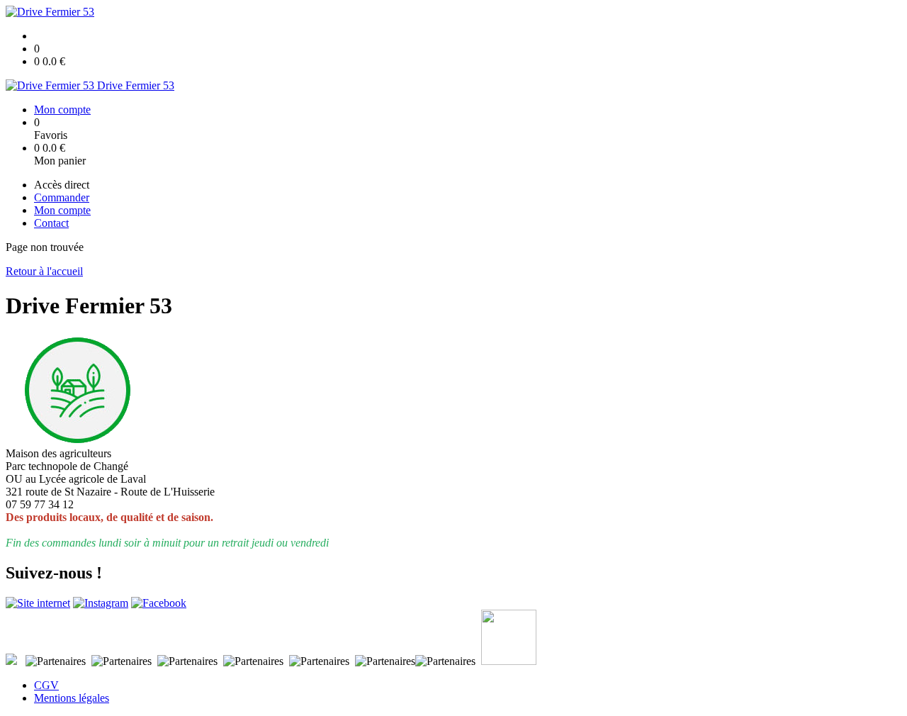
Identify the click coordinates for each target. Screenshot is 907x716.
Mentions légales (71, 698)
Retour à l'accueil (44, 271)
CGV (46, 685)
